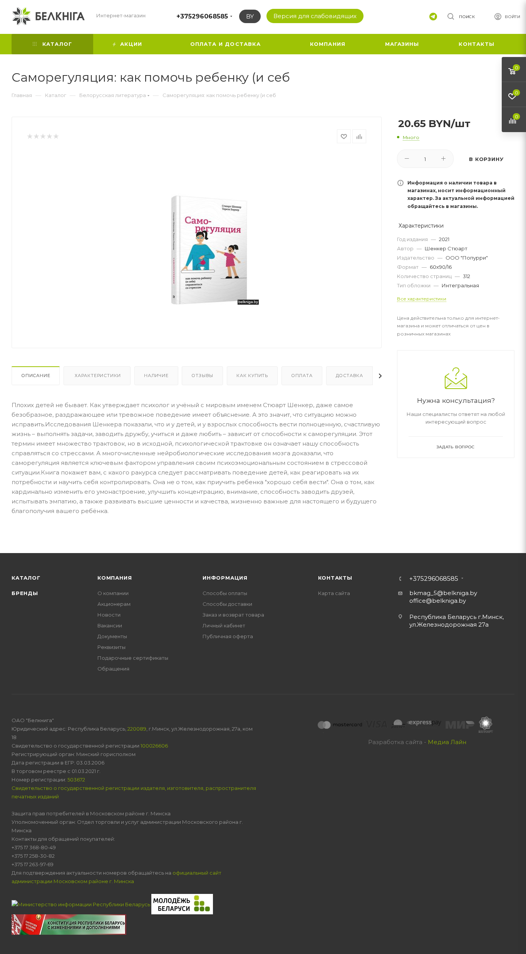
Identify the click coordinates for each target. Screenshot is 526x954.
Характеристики (97, 375)
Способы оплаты (225, 593)
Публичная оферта (228, 636)
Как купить (252, 375)
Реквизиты (111, 647)
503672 (76, 779)
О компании (113, 593)
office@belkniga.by (437, 600)
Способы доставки (227, 604)
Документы (112, 636)
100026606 (154, 746)
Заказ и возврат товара (233, 615)
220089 (136, 729)
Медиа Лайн (447, 742)
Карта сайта (334, 593)
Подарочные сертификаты (132, 658)
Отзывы (202, 375)
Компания (114, 578)
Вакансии (109, 625)
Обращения (113, 669)
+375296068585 (202, 16)
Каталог (26, 578)
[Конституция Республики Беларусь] (69, 924)
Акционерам (114, 604)
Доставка (349, 375)
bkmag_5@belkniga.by (443, 593)
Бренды (25, 593)
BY (250, 16)
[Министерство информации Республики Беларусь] (81, 903)
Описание (35, 375)
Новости (109, 615)
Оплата (302, 375)
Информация (225, 578)
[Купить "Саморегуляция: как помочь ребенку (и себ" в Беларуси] (209, 239)
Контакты (335, 578)
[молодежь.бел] (182, 903)
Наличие (156, 375)
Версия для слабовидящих (315, 16)
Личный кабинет (224, 625)
